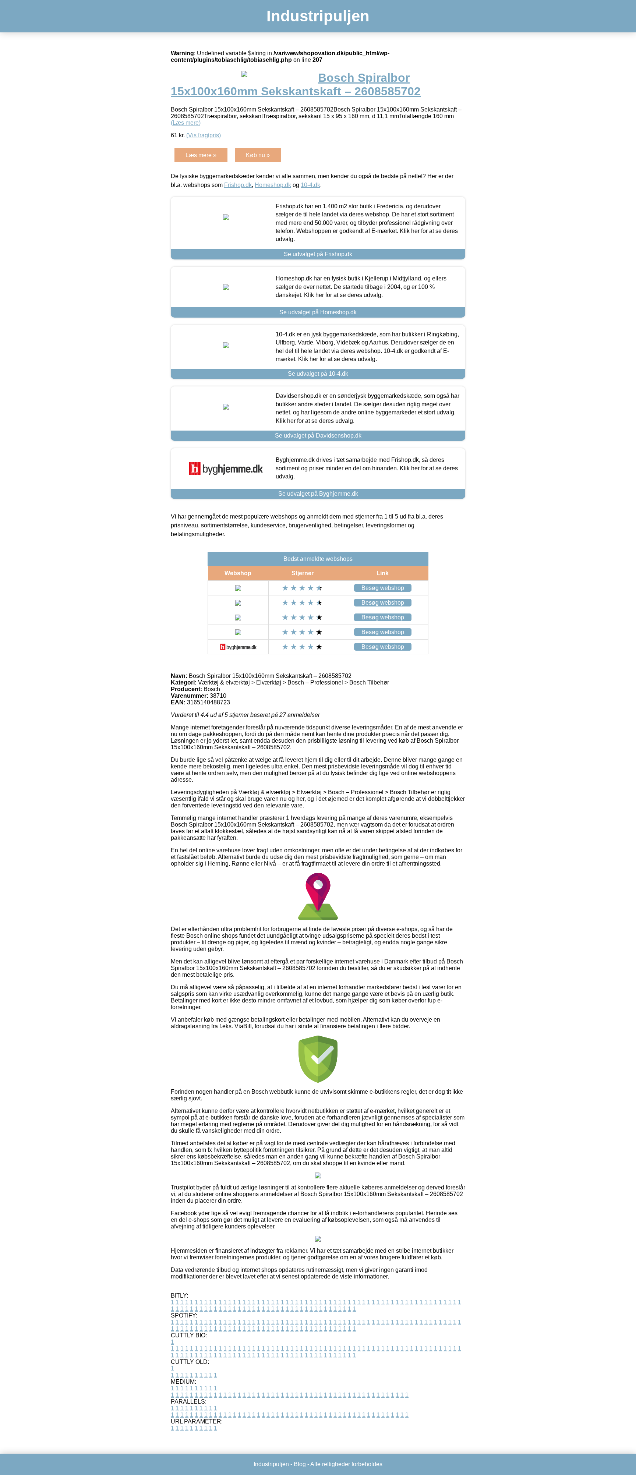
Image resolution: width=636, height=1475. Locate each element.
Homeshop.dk (273, 185)
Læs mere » (201, 155)
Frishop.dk (238, 185)
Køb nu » (258, 155)
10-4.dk (310, 185)
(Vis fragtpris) (203, 135)
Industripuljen (318, 16)
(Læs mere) (186, 123)
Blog (300, 1464)
